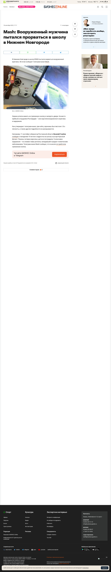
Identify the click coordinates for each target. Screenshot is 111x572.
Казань (5, 6)
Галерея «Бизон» (51, 534)
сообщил (15, 136)
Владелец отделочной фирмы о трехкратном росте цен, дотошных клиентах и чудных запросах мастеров (94, 40)
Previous (84, 47)
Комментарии (36, 170)
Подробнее (85, 568)
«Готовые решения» (97, 23)
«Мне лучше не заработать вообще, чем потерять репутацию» (93, 32)
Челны (79, 2)
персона (85, 17)
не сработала (61, 144)
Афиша (5, 517)
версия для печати (63, 163)
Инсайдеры (50, 526)
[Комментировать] (75, 24)
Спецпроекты (51, 531)
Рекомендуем (87, 70)
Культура (29, 512)
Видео (27, 520)
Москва (90, 2)
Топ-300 (49, 537)
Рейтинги (49, 523)
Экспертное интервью (57, 512)
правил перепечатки (64, 563)
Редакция (6, 531)
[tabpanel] (94, 31)
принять (104, 568)
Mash (47, 62)
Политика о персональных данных (55, 557)
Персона (5, 520)
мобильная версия (53, 549)
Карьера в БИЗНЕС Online (10, 534)
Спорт (8, 512)
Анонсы (27, 517)
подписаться (59, 154)
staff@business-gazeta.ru (90, 537)
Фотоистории (29, 526)
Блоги (5, 523)
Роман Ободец (96, 22)
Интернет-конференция (53, 517)
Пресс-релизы (7, 526)
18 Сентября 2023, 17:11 (10, 25)
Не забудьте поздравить (54, 520)
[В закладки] (75, 29)
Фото (26, 523)
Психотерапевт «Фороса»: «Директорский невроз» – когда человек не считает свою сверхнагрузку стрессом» (93, 77)
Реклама (28, 531)
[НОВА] (26, 7)
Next (105, 47)
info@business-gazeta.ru (90, 524)
